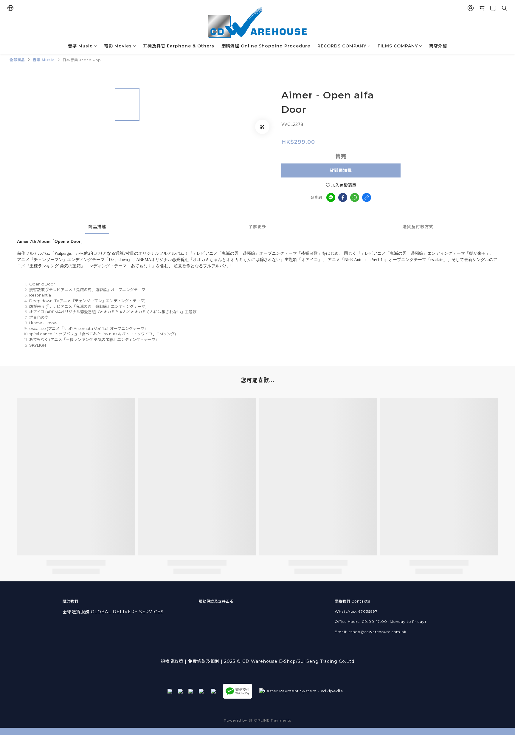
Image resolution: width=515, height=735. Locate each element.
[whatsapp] (354, 197)
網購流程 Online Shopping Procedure (265, 46)
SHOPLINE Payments (270, 720)
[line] (330, 197)
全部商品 (17, 60)
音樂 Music (80, 46)
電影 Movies (118, 46)
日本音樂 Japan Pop (82, 60)
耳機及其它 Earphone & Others (178, 46)
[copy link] (366, 197)
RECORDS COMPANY (341, 46)
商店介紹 (438, 46)
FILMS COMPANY (398, 46)
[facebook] (342, 197)
